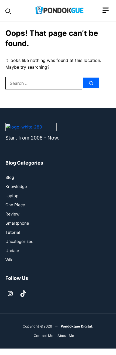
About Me (65, 335)
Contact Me (43, 335)
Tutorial (12, 232)
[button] (8, 10)
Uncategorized (19, 241)
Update (12, 250)
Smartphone (17, 223)
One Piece (15, 204)
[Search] (91, 83)
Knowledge (16, 186)
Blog (9, 177)
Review (12, 214)
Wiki (9, 259)
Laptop (11, 195)
